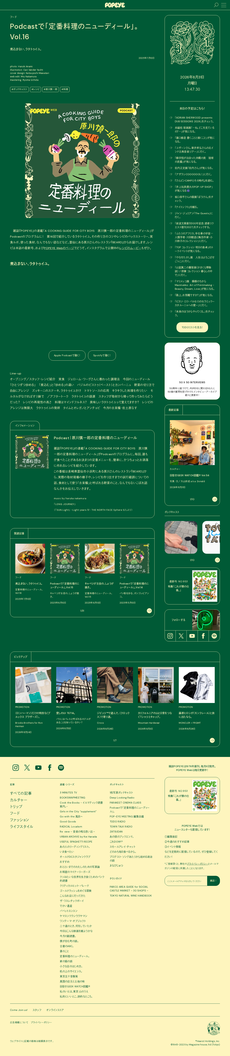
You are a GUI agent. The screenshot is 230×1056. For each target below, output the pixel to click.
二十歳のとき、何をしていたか (76, 926)
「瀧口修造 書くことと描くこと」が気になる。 (195, 139)
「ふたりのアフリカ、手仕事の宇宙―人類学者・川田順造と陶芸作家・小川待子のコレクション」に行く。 (194, 237)
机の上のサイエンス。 (71, 971)
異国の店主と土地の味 (72, 981)
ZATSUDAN (116, 831)
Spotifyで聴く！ (102, 355)
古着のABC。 (67, 946)
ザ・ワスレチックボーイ (72, 900)
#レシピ (35, 89)
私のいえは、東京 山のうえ (74, 991)
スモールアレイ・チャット (122, 846)
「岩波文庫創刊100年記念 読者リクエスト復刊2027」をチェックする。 (194, 225)
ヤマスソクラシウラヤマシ (73, 916)
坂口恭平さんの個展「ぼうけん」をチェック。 (194, 198)
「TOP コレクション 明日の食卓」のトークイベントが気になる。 (194, 249)
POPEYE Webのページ (59, 248)
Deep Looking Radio (122, 797)
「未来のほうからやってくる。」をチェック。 (194, 313)
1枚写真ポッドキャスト (121, 792)
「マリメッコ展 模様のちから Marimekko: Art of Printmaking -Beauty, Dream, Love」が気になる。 (195, 285)
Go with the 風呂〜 (71, 816)
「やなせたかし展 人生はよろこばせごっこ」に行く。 (195, 259)
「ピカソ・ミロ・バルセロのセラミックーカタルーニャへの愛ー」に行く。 (195, 303)
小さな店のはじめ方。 (71, 966)
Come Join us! (19, 1010)
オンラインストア (55, 1010)
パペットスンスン (68, 910)
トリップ (16, 806)
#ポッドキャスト (19, 89)
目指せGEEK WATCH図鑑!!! (75, 986)
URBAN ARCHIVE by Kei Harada (78, 836)
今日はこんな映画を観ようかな (76, 931)
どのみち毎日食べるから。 (123, 851)
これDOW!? (116, 841)
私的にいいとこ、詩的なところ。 (76, 996)
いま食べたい (67, 851)
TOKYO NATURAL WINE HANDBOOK (131, 895)
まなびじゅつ (116, 865)
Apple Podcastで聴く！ (67, 355)
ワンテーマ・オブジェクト (73, 921)
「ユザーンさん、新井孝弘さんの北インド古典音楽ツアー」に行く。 (194, 149)
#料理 (64, 89)
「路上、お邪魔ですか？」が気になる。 (194, 295)
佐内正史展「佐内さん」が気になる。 (194, 168)
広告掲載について (19, 1022)
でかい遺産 (66, 905)
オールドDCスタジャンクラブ (75, 856)
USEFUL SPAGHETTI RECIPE (76, 841)
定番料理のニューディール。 (74, 956)
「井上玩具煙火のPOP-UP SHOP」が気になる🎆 (194, 188)
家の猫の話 (66, 961)
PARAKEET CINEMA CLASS (125, 802)
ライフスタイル (21, 826)
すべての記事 (21, 793)
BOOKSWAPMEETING (72, 797)
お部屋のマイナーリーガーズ (75, 871)
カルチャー (18, 800)
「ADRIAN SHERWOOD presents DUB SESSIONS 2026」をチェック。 (194, 119)
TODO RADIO (118, 821)
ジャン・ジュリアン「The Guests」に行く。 (194, 215)
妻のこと (64, 951)
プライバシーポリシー (197, 863)
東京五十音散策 (69, 976)
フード (15, 813)
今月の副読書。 (68, 936)
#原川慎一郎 (50, 89)
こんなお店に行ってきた (73, 895)
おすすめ (64, 861)
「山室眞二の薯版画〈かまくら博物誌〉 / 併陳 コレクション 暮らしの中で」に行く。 (193, 271)
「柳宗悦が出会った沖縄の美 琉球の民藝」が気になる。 (194, 159)
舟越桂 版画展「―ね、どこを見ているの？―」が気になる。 (194, 129)
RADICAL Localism (71, 826)
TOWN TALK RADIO (121, 826)
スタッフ (37, 1010)
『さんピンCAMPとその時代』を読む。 (194, 180)
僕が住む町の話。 (69, 941)
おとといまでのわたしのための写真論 (80, 866)
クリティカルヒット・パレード (74, 885)
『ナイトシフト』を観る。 (186, 207)
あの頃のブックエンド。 (122, 836)
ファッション (19, 820)
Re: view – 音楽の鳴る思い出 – (77, 831)
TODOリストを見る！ (192, 327)
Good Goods (68, 821)
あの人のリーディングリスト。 (75, 846)
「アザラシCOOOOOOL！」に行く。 (193, 174)
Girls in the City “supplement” (78, 811)
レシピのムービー (130, 248)
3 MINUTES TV (68, 792)
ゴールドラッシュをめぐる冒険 (75, 890)
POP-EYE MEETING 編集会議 (127, 816)
